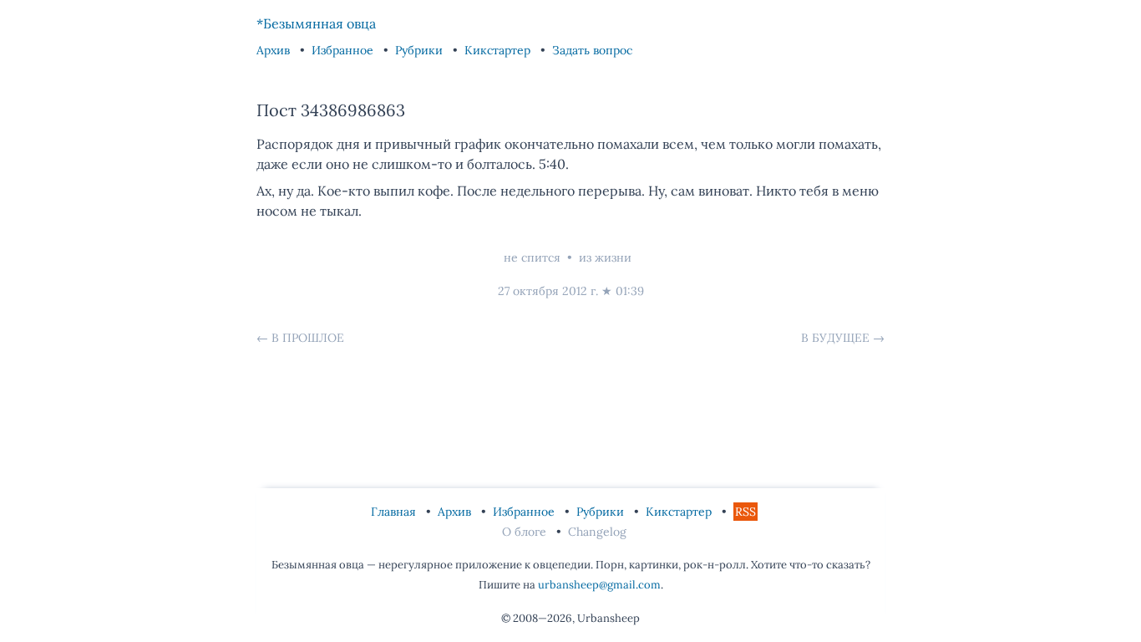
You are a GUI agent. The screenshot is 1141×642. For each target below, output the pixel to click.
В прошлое (307, 337)
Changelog (597, 531)
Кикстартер (499, 50)
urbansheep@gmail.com (599, 585)
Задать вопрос (592, 50)
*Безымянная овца (316, 23)
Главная (395, 511)
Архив (274, 50)
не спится (532, 257)
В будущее (835, 337)
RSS (745, 511)
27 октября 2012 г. (548, 290)
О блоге (526, 531)
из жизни (605, 257)
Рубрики (420, 50)
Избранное (344, 50)
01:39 (630, 290)
